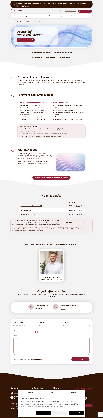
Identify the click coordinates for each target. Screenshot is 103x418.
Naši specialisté (45, 16)
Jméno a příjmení (18, 322)
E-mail (67, 322)
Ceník (70, 16)
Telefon (41, 322)
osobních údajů (37, 359)
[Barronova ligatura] (70, 162)
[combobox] (25, 332)
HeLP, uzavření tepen (61, 102)
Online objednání (60, 16)
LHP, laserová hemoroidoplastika (31, 102)
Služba (15, 329)
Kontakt (77, 16)
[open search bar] (57, 11)
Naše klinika (33, 16)
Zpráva (15, 335)
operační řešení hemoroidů (33, 158)
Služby (25, 16)
